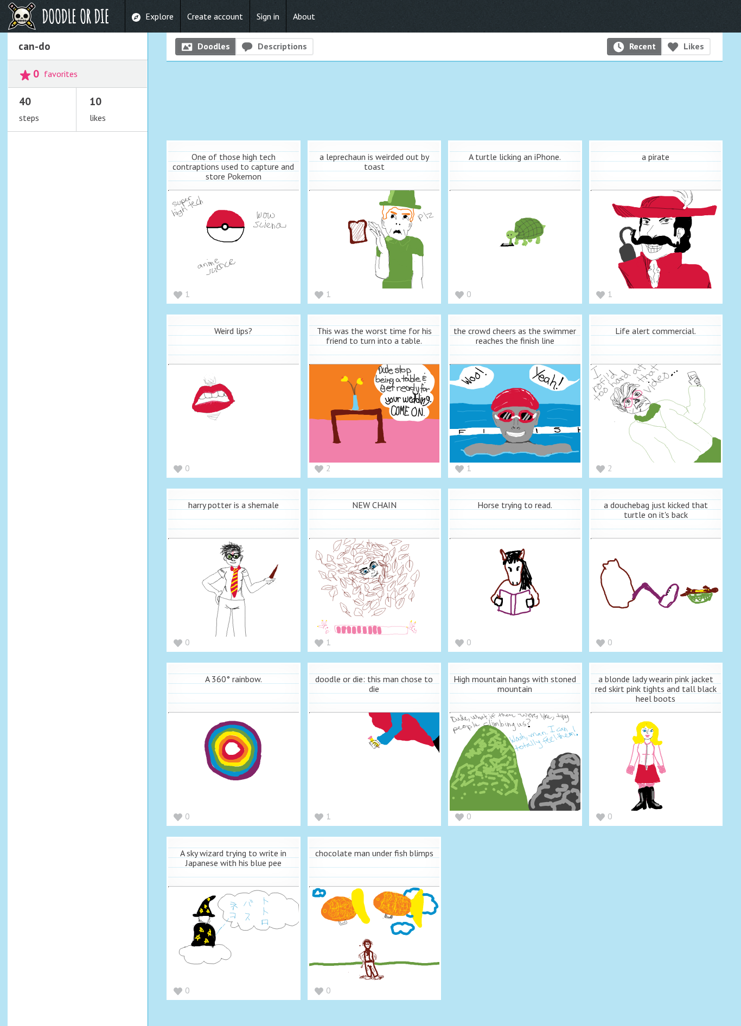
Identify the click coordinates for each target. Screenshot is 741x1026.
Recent (642, 46)
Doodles (213, 46)
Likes (693, 46)
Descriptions (282, 46)
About (304, 16)
